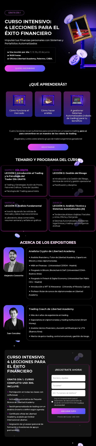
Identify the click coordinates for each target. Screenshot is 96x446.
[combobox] (54, 393)
